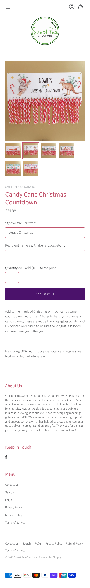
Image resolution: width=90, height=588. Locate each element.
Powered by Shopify (49, 557)
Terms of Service (15, 522)
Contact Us (12, 485)
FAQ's (8, 500)
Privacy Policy (13, 507)
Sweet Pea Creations (20, 187)
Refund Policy (13, 515)
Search (9, 492)
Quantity (11, 268)
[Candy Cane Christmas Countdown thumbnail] (13, 150)
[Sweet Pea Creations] (45, 31)
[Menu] (8, 6)
